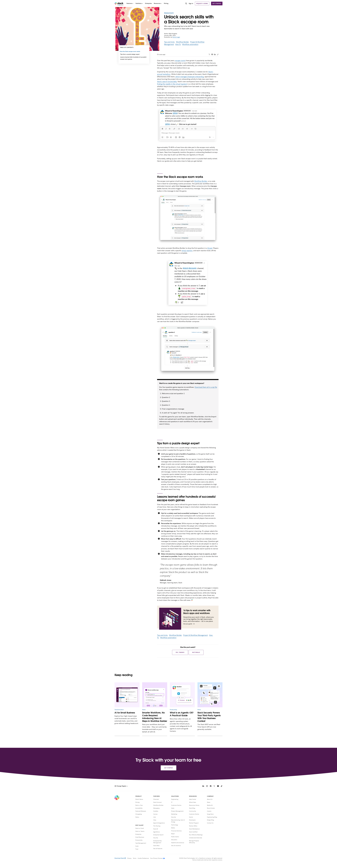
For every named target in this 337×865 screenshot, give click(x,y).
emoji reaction (187, 251)
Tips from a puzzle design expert (129, 54)
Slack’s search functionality (167, 82)
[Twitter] (209, 54)
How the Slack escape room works (130, 51)
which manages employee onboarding (189, 77)
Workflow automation (190, 44)
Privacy (129, 858)
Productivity (169, 13)
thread (210, 248)
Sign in (191, 3)
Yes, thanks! (180, 652)
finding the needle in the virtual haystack (172, 84)
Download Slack (119, 858)
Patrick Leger (176, 37)
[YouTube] (218, 786)
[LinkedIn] (215, 54)
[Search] (186, 4)
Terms (134, 858)
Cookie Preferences (143, 858)
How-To (178, 44)
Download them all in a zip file (206, 387)
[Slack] (119, 3)
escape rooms (180, 60)
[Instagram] (207, 786)
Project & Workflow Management (195, 635)
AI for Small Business (125, 712)
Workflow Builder (182, 42)
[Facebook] (212, 54)
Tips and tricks (169, 42)
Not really (196, 652)
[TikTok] (221, 786)
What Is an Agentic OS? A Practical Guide (181, 714)
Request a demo (202, 3)
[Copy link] (217, 54)
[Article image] (127, 694)
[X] (214, 786)
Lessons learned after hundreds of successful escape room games (133, 58)
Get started (216, 3)
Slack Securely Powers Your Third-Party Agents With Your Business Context (209, 716)
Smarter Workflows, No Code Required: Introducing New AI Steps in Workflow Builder (154, 716)
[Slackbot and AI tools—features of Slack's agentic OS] (182, 694)
